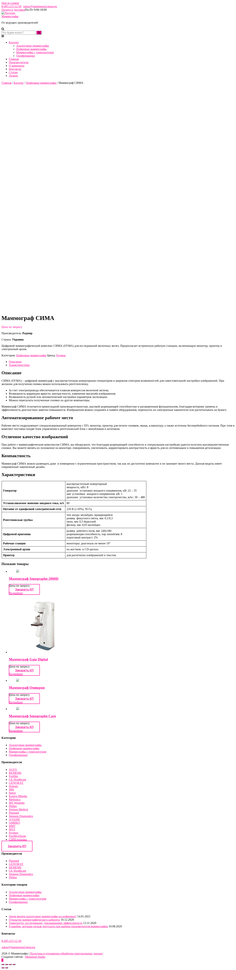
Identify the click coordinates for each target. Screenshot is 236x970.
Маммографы (9, 16)
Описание (15, 361)
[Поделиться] (6, 964)
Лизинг (13, 75)
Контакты (15, 69)
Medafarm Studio (35, 956)
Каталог (14, 42)
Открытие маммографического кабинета (34, 919)
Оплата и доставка (13, 9)
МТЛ (12, 829)
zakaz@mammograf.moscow (40, 6)
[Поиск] (38, 33)
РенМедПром (17, 836)
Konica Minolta (18, 796)
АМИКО (14, 822)
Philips (13, 806)
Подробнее (16, 593)
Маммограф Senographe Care (32, 716)
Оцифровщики (25, 55)
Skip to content (10, 3)
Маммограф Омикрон (27, 688)
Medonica (14, 799)
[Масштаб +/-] (14, 964)
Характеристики (19, 365)
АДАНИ (14, 819)
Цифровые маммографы (31, 49)
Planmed (14, 812)
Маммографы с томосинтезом (35, 52)
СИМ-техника (18, 839)
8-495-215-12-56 (11, 6)
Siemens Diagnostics (21, 816)
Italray (12, 792)
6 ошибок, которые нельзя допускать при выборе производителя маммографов (58, 926)
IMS (11, 789)
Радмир (61, 355)
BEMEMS (15, 772)
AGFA (13, 769)
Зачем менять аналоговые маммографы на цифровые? (43, 916)
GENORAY (16, 782)
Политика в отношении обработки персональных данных (66, 953)
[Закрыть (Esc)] (2, 964)
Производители (19, 62)
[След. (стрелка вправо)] (6, 967)
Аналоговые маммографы (32, 45)
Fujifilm (13, 776)
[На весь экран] (10, 964)
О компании (16, 65)
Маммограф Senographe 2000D (33, 579)
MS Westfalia (17, 802)
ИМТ (12, 826)
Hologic (13, 786)
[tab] (122, 361)
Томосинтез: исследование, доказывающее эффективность (45, 923)
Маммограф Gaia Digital (28, 659)
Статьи (13, 72)
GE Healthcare (17, 779)
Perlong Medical (18, 809)
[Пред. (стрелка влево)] (2, 967)
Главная (14, 59)
